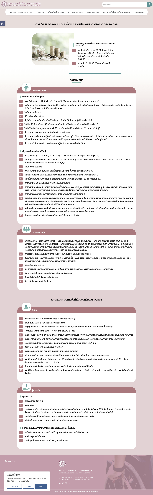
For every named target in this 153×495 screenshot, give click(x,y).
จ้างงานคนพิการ (75, 12)
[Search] (149, 4)
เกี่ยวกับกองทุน (25, 12)
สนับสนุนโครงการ (56, 12)
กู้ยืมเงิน (40, 12)
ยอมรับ (41, 486)
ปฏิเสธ (28, 486)
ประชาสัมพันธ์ (93, 12)
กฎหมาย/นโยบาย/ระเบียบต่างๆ (117, 12)
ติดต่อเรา (139, 12)
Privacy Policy (10, 461)
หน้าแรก (12, 12)
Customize (14, 486)
